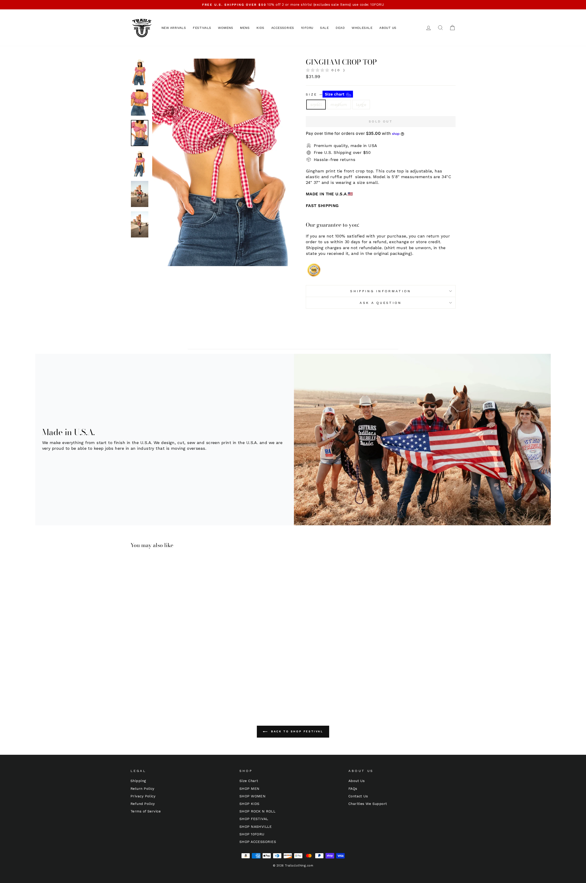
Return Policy (142, 789)
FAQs (352, 789)
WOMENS (225, 28)
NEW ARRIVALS (173, 28)
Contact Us (358, 796)
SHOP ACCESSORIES (257, 842)
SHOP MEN (249, 789)
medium (339, 104)
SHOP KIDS (249, 804)
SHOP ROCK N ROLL (257, 811)
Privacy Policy (142, 796)
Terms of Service (145, 811)
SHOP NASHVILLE (255, 827)
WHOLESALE (362, 28)
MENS (245, 28)
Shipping (138, 781)
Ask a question (381, 303)
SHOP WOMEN (252, 796)
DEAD (340, 28)
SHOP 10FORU (251, 834)
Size (325, 94)
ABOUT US (387, 28)
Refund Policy (142, 804)
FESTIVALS (202, 28)
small (316, 104)
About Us (356, 781)
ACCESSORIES (282, 28)
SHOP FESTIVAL (253, 819)
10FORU (307, 28)
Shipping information (380, 291)
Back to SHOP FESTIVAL (296, 731)
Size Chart (248, 781)
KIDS (260, 28)
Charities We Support (367, 804)
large (361, 104)
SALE (324, 28)
